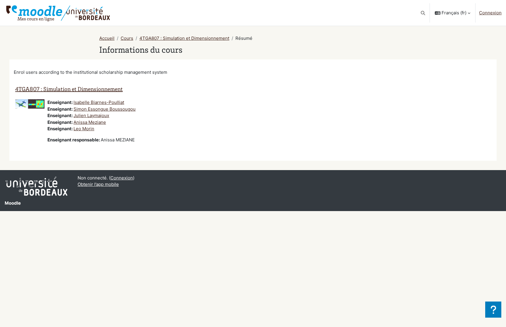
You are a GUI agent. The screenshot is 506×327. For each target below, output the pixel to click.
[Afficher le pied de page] (493, 310)
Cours (127, 38)
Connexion (490, 13)
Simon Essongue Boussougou (104, 109)
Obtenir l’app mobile (98, 184)
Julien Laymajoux (91, 115)
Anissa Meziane (89, 122)
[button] (423, 13)
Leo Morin (83, 128)
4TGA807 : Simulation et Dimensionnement (184, 38)
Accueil (106, 38)
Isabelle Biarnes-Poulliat (98, 102)
